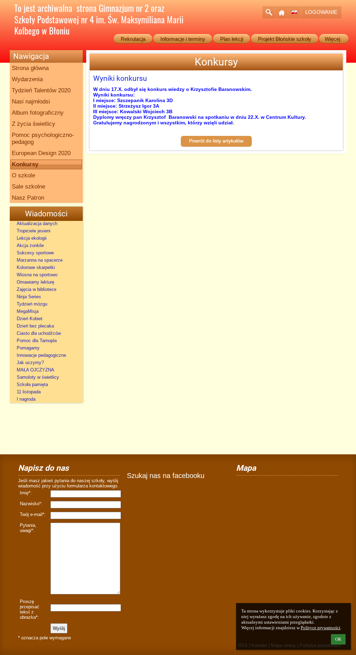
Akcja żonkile (30, 245)
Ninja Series (29, 296)
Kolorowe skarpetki (36, 267)
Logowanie (321, 12)
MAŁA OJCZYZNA (35, 369)
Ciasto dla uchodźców (39, 333)
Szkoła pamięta (32, 384)
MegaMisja (28, 311)
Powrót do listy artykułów (216, 141)
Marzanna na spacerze (40, 260)
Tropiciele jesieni (33, 230)
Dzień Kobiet (29, 318)
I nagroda (26, 399)
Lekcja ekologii (32, 238)
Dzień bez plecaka (35, 326)
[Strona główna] (281, 12)
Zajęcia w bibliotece (36, 289)
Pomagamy (28, 347)
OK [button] (338, 639)
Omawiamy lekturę (35, 282)
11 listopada (29, 391)
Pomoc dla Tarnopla (37, 340)
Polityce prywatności (320, 627)
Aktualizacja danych (37, 223)
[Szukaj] (268, 12)
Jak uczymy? (30, 362)
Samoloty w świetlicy (38, 377)
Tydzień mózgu (32, 304)
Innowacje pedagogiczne (41, 355)
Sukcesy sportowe (35, 252)
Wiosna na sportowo (37, 274)
